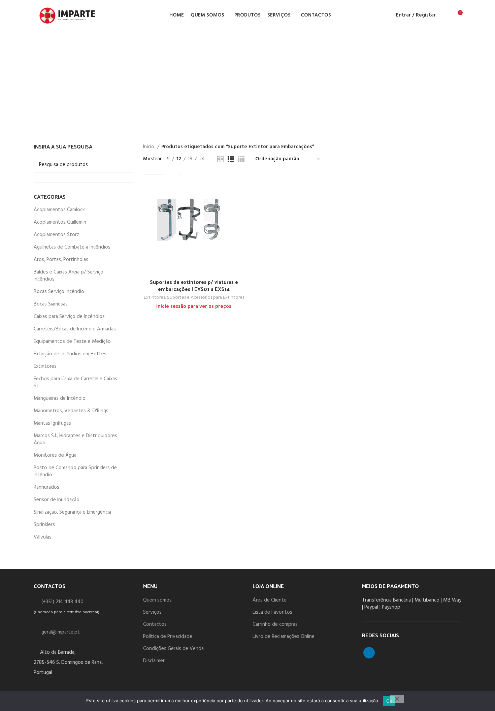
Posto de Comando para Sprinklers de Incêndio (75, 471)
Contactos (155, 624)
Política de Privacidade (167, 637)
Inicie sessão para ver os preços (193, 306)
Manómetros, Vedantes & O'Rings (71, 411)
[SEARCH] (124, 164)
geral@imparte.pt (60, 632)
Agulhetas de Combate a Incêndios (72, 247)
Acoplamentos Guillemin (60, 222)
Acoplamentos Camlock (59, 210)
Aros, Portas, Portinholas (61, 260)
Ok (389, 701)
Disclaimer (154, 661)
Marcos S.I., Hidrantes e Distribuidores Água (75, 439)
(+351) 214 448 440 (62, 602)
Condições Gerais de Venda (173, 649)
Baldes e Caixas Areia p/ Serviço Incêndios (68, 275)
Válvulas (43, 537)
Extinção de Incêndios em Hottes (70, 354)
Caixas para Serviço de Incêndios (69, 317)
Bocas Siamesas (51, 304)
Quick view (239, 200)
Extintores (45, 366)
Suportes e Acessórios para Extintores (205, 297)
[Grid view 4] (241, 159)
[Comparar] (239, 185)
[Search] (445, 15)
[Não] (397, 699)
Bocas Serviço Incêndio (59, 292)
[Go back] (30, 80)
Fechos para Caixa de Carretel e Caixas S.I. (75, 382)
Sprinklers (44, 525)
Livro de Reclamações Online (284, 637)
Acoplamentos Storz (56, 235)
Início (149, 147)
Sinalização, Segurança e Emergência (72, 512)
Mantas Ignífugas (52, 423)
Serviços (152, 612)
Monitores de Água (55, 455)
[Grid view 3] (231, 159)
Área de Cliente (270, 600)
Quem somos (157, 600)
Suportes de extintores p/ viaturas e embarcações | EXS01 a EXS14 (194, 285)
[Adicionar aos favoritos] (239, 215)
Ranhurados (46, 487)
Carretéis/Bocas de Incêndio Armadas (75, 329)
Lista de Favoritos (272, 612)
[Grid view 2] (220, 159)
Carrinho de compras (275, 624)
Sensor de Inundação (56, 500)
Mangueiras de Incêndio (60, 398)
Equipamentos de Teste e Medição (72, 341)
